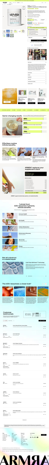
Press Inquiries (23, 441)
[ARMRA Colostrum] (5, 2)
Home (2, 4)
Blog (12, 441)
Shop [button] (10, 2)
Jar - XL (36, 19)
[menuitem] (7, 434)
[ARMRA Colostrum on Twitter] (35, 437)
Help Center (22, 434)
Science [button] (18, 2)
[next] (26, 16)
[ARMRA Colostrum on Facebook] (32, 437)
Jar (29, 19)
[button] (31, 5)
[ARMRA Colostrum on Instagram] (30, 437)
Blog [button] (22, 2)
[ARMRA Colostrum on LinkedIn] (37, 437)
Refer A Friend (14, 440)
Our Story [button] (14, 2)
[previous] (3, 16)
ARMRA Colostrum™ (14, 434)
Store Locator (23, 440)
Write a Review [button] (42, 320)
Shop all (5, 4)
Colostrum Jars (5, 434)
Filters (5, 320)
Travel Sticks (43, 19)
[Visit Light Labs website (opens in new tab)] (32, 45)
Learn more (42, 42)
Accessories (4, 440)
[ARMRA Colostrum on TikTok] (34, 437)
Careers (22, 442)
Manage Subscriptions (24, 443)
